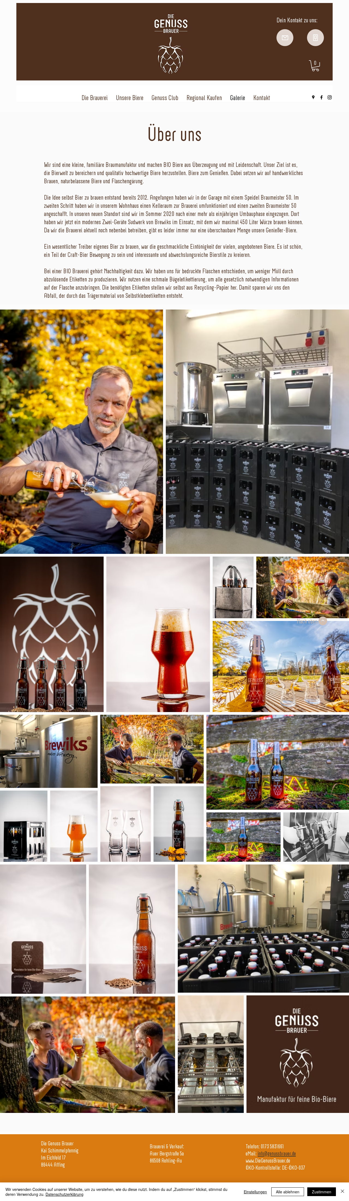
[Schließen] (342, 1192)
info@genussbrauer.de (277, 1153)
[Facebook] (321, 97)
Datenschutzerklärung (64, 1194)
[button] (315, 65)
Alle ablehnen (287, 1191)
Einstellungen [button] (255, 1191)
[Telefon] (315, 37)
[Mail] (284, 37)
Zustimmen (321, 1191)
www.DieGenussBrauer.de (268, 1160)
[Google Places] (313, 97)
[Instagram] (329, 97)
